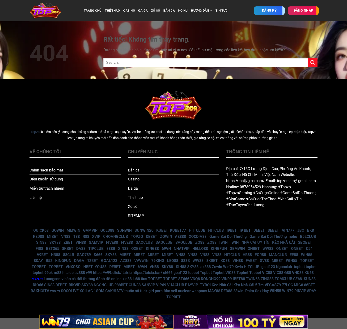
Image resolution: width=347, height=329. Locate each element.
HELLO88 (200, 248)
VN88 (65, 236)
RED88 (38, 236)
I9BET (232, 230)
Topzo (35, 132)
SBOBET (305, 242)
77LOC (287, 285)
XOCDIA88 (198, 236)
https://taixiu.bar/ (147, 272)
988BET (121, 285)
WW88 (267, 248)
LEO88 (172, 260)
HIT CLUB (197, 230)
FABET (251, 260)
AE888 (180, 236)
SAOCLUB (144, 242)
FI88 (39, 248)
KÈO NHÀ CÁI (283, 242)
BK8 (310, 230)
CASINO (129, 10)
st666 (168, 272)
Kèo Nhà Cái (222, 285)
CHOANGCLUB (115, 236)
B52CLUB (308, 236)
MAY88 (214, 291)
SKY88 (55, 242)
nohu (293, 236)
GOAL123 (109, 260)
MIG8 (298, 285)
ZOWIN (166, 236)
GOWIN (57, 230)
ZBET (68, 242)
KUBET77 (178, 230)
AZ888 (125, 260)
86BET (309, 285)
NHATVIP (182, 248)
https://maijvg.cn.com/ (245, 181)
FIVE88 (112, 242)
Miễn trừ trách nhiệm (47, 188)
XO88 (225, 260)
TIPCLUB (96, 248)
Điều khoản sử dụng (46, 179)
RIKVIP (74, 285)
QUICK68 (41, 230)
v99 (89, 272)
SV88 (264, 260)
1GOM (99, 291)
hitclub (68, 272)
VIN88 (81, 242)
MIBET (52, 236)
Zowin (217, 267)
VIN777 (288, 230)
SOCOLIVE (70, 291)
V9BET (42, 254)
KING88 (152, 248)
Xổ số (132, 206)
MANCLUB (278, 254)
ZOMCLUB (283, 279)
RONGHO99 (210, 279)
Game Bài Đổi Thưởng (228, 236)
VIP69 (161, 285)
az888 (205, 267)
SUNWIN (124, 230)
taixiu (127, 272)
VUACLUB (175, 285)
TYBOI (205, 285)
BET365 (52, 248)
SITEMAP (136, 216)
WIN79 (287, 291)
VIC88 (230, 272)
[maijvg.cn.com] (53, 10)
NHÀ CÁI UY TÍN (255, 242)
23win (238, 291)
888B (110, 248)
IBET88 (239, 279)
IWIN (223, 242)
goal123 (268, 267)
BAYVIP (192, 285)
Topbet (206, 272)
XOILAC (86, 291)
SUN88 (310, 279)
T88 (76, 236)
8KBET (67, 248)
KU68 (309, 272)
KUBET (162, 230)
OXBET (137, 248)
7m (261, 285)
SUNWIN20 (144, 230)
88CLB (68, 254)
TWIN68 (253, 279)
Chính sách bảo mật (46, 170)
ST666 (183, 279)
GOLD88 (107, 230)
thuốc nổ (131, 291)
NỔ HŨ (183, 10)
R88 (86, 236)
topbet (299, 267)
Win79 (228, 267)
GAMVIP (90, 230)
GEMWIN (237, 248)
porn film (162, 291)
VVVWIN (141, 260)
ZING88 (267, 279)
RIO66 (38, 285)
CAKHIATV (114, 291)
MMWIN (73, 230)
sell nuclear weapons (189, 291)
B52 (49, 260)
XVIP (96, 236)
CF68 (298, 279)
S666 (98, 254)
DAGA (79, 260)
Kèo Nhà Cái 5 (245, 285)
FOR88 (260, 254)
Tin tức (222, 10)
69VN (166, 248)
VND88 (298, 272)
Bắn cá (134, 170)
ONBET (254, 248)
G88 (287, 272)
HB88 (55, 254)
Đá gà (133, 188)
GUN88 (135, 285)
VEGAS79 (273, 285)
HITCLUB (216, 230)
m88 (57, 272)
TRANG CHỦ (93, 10)
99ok (48, 272)
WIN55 (306, 254)
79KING (157, 260)
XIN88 (123, 248)
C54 (309, 248)
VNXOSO (73, 267)
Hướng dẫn (200, 10)
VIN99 (226, 279)
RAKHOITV (40, 291)
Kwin (239, 267)
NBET (88, 267)
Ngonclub (284, 267)
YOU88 (100, 267)
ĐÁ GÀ (143, 10)
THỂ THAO (112, 10)
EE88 (294, 254)
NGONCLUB (104, 285)
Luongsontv (53, 279)
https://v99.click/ (107, 272)
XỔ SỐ (155, 10)
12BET (92, 260)
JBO (300, 230)
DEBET (259, 230)
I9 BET (245, 230)
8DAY (38, 260)
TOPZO (137, 236)
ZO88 (199, 242)
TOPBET (307, 260)
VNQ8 (195, 279)
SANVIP (148, 285)
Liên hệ (36, 197)
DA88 (80, 248)
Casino (134, 179)
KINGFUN (219, 248)
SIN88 (41, 242)
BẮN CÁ (169, 10)
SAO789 (84, 254)
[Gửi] (312, 62)
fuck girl (147, 291)
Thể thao (135, 197)
